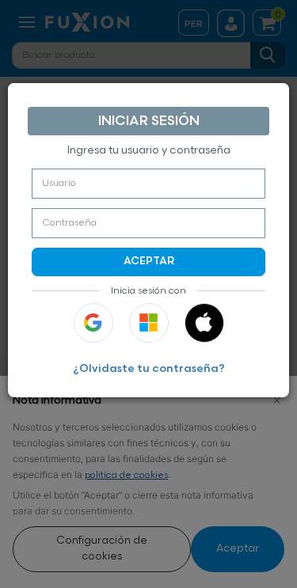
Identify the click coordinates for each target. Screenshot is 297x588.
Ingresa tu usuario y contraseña (148, 151)
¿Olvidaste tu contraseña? (149, 369)
